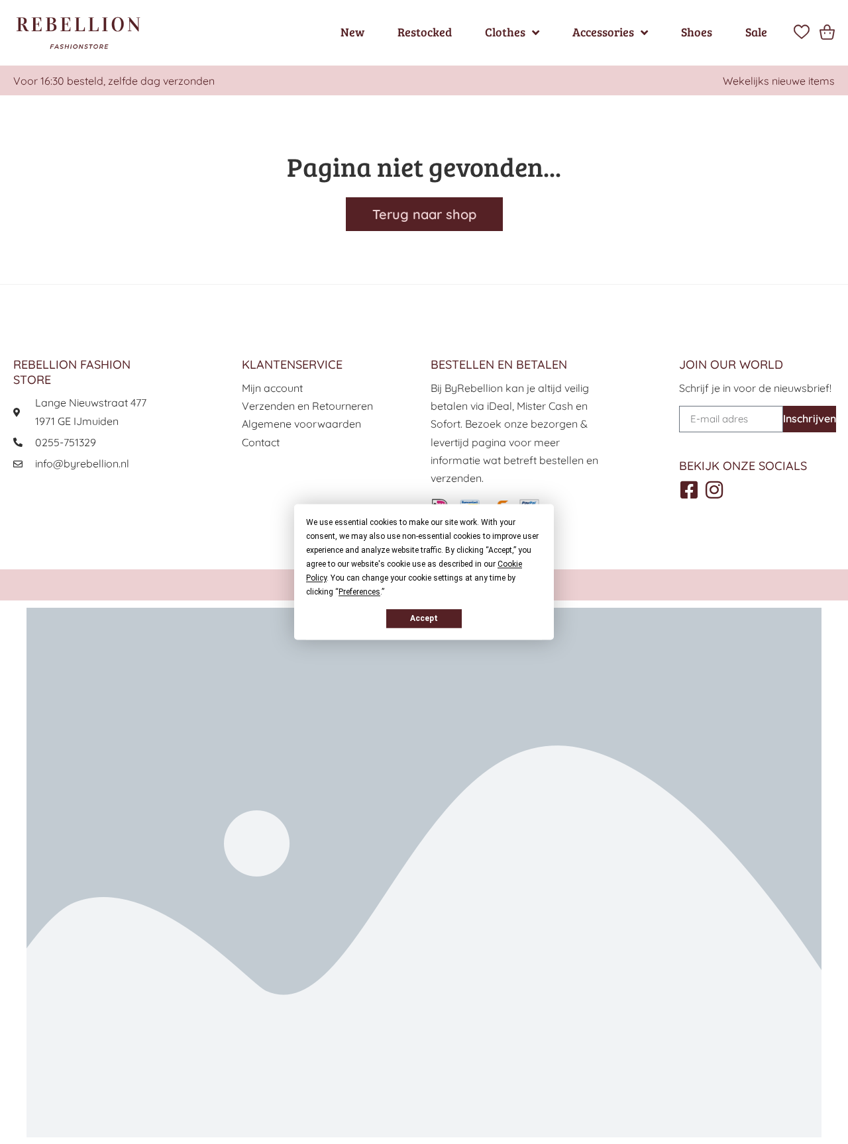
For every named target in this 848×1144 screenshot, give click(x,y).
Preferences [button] (359, 591)
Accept (424, 618)
